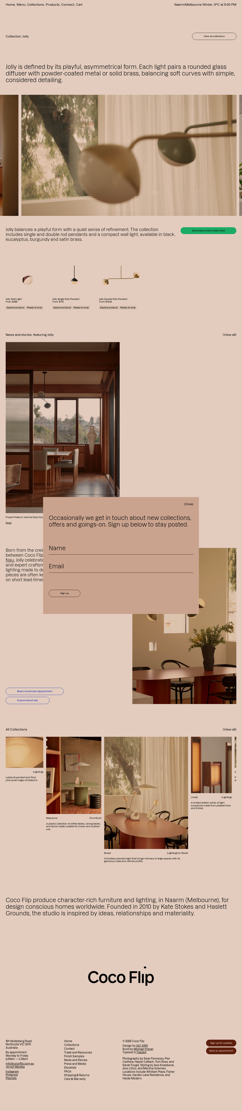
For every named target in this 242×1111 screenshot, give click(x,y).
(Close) (188, 504)
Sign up (64, 593)
